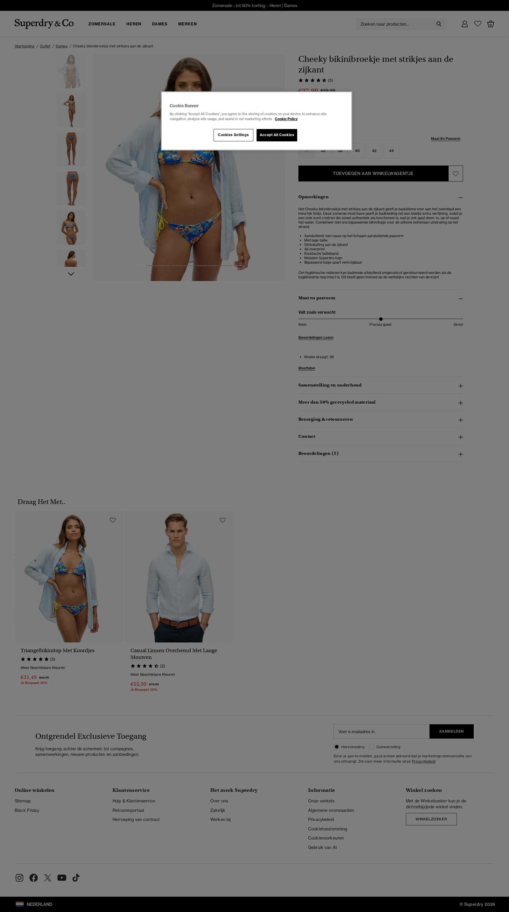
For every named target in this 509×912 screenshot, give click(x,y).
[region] (256, 121)
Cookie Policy (286, 119)
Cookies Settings (233, 135)
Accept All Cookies (277, 135)
